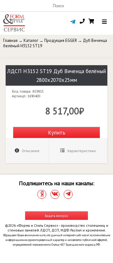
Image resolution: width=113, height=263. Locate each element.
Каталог (31, 40)
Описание (30, 150)
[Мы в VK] (55, 194)
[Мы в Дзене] (41, 194)
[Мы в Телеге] (68, 194)
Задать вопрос (56, 215)
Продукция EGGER (60, 40)
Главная (10, 40)
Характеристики (81, 150)
